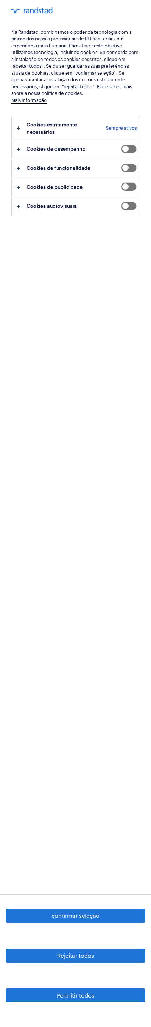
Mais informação (29, 100)
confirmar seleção (75, 915)
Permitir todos (75, 995)
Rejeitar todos (75, 955)
